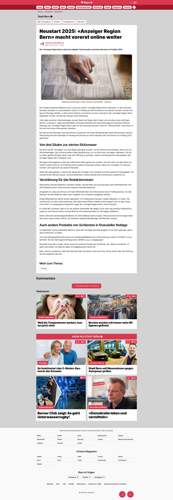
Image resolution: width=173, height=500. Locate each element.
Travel (80, 460)
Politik (59, 435)
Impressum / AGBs (94, 484)
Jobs (64, 484)
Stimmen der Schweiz (125, 439)
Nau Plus (81, 439)
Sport (79, 435)
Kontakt (71, 484)
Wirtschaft (40, 439)
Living (59, 456)
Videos (59, 439)
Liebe (79, 456)
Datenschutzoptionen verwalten (115, 484)
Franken (128, 237)
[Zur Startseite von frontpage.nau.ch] (86, 2)
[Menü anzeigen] (135, 2)
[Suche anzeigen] (131, 2)
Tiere (59, 460)
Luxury (100, 456)
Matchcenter (102, 435)
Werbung (50, 484)
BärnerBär (48, 12)
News (39, 435)
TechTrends (122, 460)
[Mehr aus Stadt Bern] (86, 336)
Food (38, 460)
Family (120, 456)
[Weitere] (134, 7)
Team (58, 484)
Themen (60, 443)
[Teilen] (122, 494)
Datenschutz (81, 484)
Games (100, 439)
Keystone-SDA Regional (54, 43)
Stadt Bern (59, 12)
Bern (47, 45)
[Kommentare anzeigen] (130, 494)
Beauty (39, 464)
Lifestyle (40, 443)
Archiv (80, 443)
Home (40, 12)
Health (39, 456)
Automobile (102, 460)
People (120, 435)
